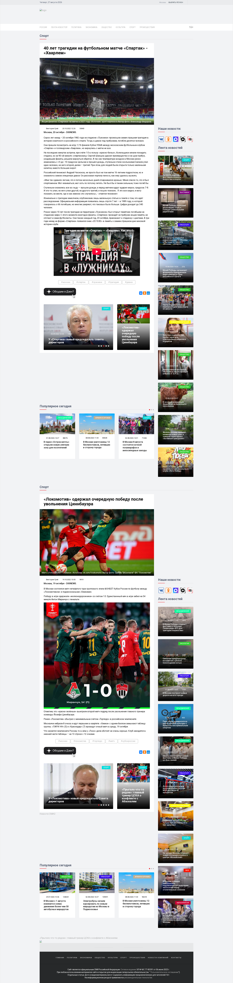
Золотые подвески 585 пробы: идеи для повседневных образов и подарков (174, 338)
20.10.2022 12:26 (68, 128)
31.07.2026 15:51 (131, 438)
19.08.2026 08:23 (171, 429)
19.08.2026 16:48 (171, 202)
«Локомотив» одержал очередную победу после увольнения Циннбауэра (131, 335)
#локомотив (79, 741)
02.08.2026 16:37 (52, 897)
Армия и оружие (63, 418)
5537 (184, 429)
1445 (184, 849)
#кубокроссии (128, 741)
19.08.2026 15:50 (171, 234)
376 (183, 267)
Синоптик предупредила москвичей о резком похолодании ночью (174, 661)
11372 (71, 334)
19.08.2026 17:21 (171, 171)
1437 (184, 752)
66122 (144, 438)
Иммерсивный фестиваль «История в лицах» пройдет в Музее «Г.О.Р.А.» (175, 372)
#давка (129, 282)
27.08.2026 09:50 (171, 817)
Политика (76, 27)
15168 (184, 331)
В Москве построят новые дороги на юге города (175, 694)
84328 (65, 438)
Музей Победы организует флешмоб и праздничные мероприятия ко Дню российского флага (175, 273)
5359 (184, 301)
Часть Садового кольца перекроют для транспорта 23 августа (175, 307)
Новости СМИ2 (47, 813)
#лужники (97, 282)
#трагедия (113, 282)
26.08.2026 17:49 (171, 849)
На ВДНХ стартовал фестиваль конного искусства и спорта (172, 177)
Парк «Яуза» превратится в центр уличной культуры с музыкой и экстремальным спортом (175, 724)
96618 (104, 897)
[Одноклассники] (144, 293)
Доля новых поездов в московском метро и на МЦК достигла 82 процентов (174, 789)
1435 (184, 620)
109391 (65, 897)
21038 (184, 817)
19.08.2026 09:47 (171, 398)
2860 (184, 912)
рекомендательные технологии (138, 978)
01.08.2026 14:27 (131, 897)
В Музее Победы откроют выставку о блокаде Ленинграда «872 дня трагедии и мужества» (174, 627)
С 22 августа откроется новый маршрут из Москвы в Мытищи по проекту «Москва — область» (175, 241)
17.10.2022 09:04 (130, 781)
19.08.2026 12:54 (171, 331)
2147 (184, 783)
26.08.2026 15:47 (171, 912)
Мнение (185, 419)
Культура (120, 27)
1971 (184, 234)
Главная (60, 958)
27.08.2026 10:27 (171, 783)
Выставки (184, 192)
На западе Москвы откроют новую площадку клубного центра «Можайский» (176, 855)
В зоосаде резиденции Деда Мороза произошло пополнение (174, 404)
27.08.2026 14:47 (171, 689)
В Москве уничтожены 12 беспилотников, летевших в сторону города (57, 445)
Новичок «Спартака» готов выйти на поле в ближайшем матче (78, 341)
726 (183, 202)
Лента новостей (59, 27)
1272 (184, 463)
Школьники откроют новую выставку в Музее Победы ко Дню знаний (175, 758)
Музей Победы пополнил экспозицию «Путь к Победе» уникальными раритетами (174, 208)
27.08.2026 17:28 (171, 655)
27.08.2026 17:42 (171, 620)
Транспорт (145, 418)
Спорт (132, 27)
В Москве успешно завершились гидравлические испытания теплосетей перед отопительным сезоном (175, 885)
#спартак (80, 282)
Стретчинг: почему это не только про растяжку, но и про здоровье (175, 823)
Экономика (91, 27)
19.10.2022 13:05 (130, 319)
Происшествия (147, 27)
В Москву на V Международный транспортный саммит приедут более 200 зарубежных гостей (134, 447)
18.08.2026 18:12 (171, 463)
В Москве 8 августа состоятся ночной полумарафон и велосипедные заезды (95, 446)
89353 (144, 897)
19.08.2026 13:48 (171, 301)
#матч (111, 741)
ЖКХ (187, 870)
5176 (184, 171)
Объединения (143, 877)
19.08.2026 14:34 (171, 267)
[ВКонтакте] (140, 293)
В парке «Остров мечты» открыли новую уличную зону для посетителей (135, 904)
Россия (43, 27)
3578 (184, 398)
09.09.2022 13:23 (58, 334)
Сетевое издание (128, 969)
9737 (126, 322)
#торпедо (97, 741)
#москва (65, 282)
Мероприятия (183, 903)
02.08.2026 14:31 (92, 438)
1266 (184, 366)
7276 (69, 793)
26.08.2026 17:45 (171, 878)
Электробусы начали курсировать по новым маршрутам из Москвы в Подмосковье (57, 905)
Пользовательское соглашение (164, 972)
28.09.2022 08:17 (57, 793)
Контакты (176, 958)
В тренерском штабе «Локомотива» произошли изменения (71, 800)
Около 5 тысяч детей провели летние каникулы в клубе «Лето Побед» (175, 469)
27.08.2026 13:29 (171, 718)
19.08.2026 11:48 (171, 366)
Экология (184, 643)
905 (183, 718)
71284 (104, 438)
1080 (184, 655)
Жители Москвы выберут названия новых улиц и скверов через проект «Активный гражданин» (174, 435)
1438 (184, 878)
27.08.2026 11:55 (171, 752)
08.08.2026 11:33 (52, 438)
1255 (184, 689)
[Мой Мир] (148, 293)
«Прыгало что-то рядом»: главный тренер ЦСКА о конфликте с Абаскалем (133, 795)
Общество (106, 27)
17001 (126, 784)
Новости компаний (180, 322)
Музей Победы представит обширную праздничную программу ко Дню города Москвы (175, 919)
